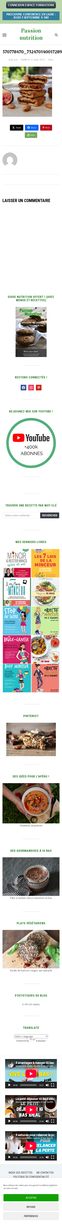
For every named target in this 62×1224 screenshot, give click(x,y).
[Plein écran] (52, 1085)
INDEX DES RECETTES (20, 1172)
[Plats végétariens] (31, 932)
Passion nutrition (31, 34)
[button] (4, 35)
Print (33, 135)
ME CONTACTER (45, 1172)
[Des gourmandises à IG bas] (31, 859)
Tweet (18, 127)
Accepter (31, 1197)
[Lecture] (9, 1085)
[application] (31, 1073)
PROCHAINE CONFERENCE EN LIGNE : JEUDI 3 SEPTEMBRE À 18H (31, 15)
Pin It (47, 127)
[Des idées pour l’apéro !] (31, 785)
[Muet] (47, 1085)
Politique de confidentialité (31, 1176)
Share (33, 127)
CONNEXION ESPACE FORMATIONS (31, 5)
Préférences (31, 1216)
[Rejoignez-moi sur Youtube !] (31, 420)
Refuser (31, 1206)
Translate (41, 1040)
